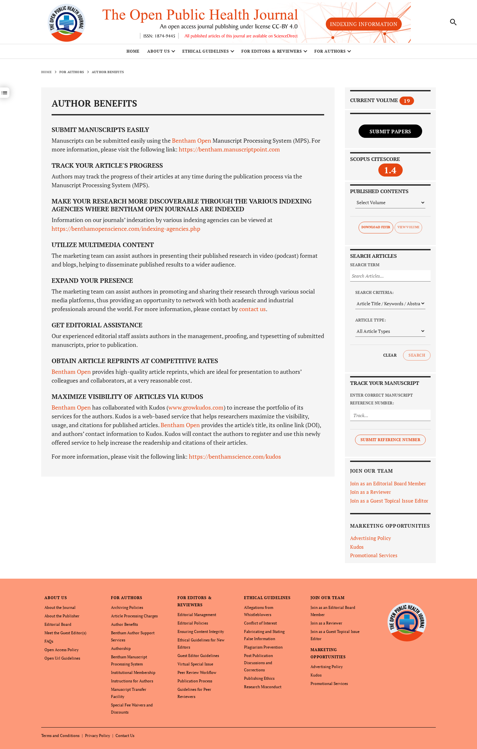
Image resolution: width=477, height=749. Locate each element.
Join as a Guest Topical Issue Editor (389, 500)
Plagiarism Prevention (263, 647)
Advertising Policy (370, 538)
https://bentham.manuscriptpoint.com (228, 149)
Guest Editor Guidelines (198, 655)
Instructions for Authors (132, 680)
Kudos (357, 547)
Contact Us (125, 735)
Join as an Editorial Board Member (388, 483)
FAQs (48, 641)
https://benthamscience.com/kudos (235, 456)
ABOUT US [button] (158, 51)
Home (133, 51)
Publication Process (194, 680)
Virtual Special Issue (195, 664)
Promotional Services (374, 555)
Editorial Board (57, 624)
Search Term (364, 264)
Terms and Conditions (60, 735)
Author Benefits (124, 624)
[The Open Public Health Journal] (407, 621)
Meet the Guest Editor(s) (65, 632)
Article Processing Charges (134, 615)
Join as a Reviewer (370, 492)
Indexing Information (364, 24)
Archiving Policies (127, 607)
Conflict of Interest (260, 623)
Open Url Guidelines (62, 658)
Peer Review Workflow (196, 672)
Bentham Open (191, 140)
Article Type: (370, 320)
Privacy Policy (97, 735)
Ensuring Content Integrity (200, 631)
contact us (252, 309)
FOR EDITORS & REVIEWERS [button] (271, 51)
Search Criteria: (374, 292)
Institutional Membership (133, 672)
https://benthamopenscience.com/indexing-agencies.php (126, 228)
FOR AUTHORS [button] (330, 51)
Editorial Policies (192, 623)
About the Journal (60, 607)
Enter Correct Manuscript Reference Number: (381, 399)
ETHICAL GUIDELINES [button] (205, 51)
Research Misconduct (262, 686)
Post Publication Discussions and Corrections (258, 662)
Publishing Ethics (259, 678)
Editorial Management (196, 614)
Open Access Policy (61, 649)
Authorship (121, 648)
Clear (390, 355)
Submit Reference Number (390, 439)
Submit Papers (390, 131)
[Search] (453, 22)
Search (417, 355)
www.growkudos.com (196, 407)
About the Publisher (62, 615)
